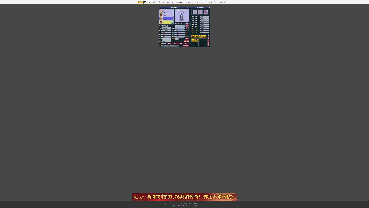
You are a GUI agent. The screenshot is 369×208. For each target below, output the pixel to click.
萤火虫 (202, 2)
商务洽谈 (185, 203)
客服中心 (196, 203)
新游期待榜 (152, 2)
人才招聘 (174, 203)
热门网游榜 (161, 2)
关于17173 (168, 203)
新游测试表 (170, 2)
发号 (229, 2)
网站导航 (201, 203)
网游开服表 (179, 2)
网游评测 (187, 2)
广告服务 (179, 203)
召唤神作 (195, 2)
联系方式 (190, 203)
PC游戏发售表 (211, 2)
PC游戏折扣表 (222, 2)
